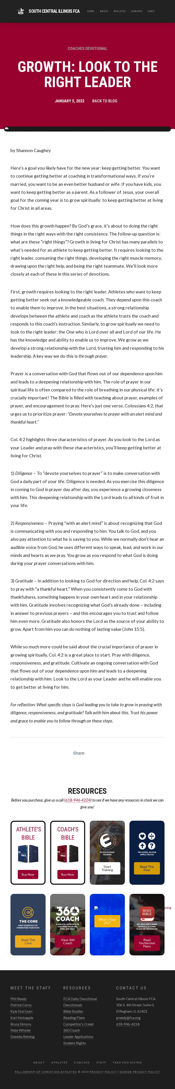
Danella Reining (22, 1037)
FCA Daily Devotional (80, 999)
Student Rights (74, 1043)
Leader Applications (78, 1037)
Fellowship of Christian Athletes (46, 1071)
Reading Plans (74, 1018)
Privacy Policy (103, 1071)
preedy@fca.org (128, 1018)
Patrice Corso (21, 1005)
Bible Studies (73, 1011)
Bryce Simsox (20, 1024)
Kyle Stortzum (21, 1011)
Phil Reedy (18, 999)
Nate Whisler (20, 1030)
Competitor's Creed (78, 1024)
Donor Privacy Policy (140, 1071)
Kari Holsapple (21, 1018)
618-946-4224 (77, 800)
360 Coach (71, 1030)
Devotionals (72, 1005)
